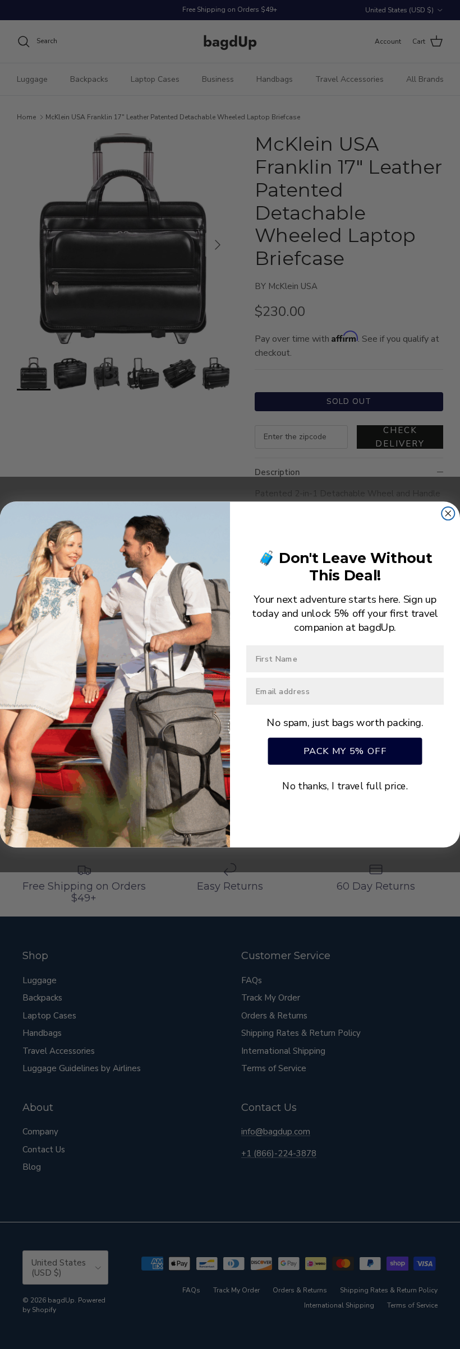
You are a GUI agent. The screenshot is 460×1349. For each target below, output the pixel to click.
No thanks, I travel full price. (345, 786)
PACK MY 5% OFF (345, 751)
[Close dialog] (447, 513)
